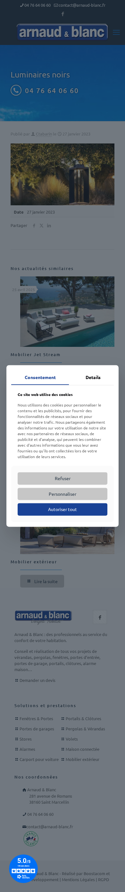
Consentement (40, 377)
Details (93, 377)
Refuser (63, 478)
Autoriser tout (62, 509)
